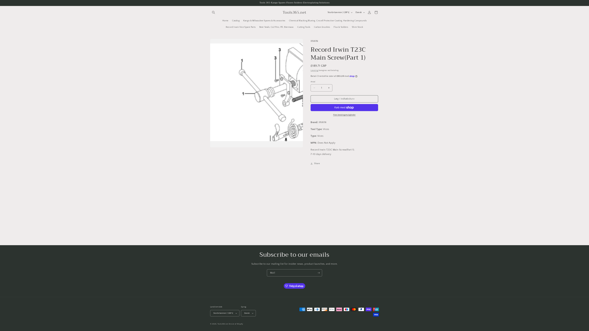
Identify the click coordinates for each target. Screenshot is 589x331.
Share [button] (317, 163)
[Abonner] (318, 272)
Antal (313, 82)
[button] (213, 12)
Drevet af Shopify (236, 324)
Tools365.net (223, 324)
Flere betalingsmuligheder (344, 115)
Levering (314, 70)
